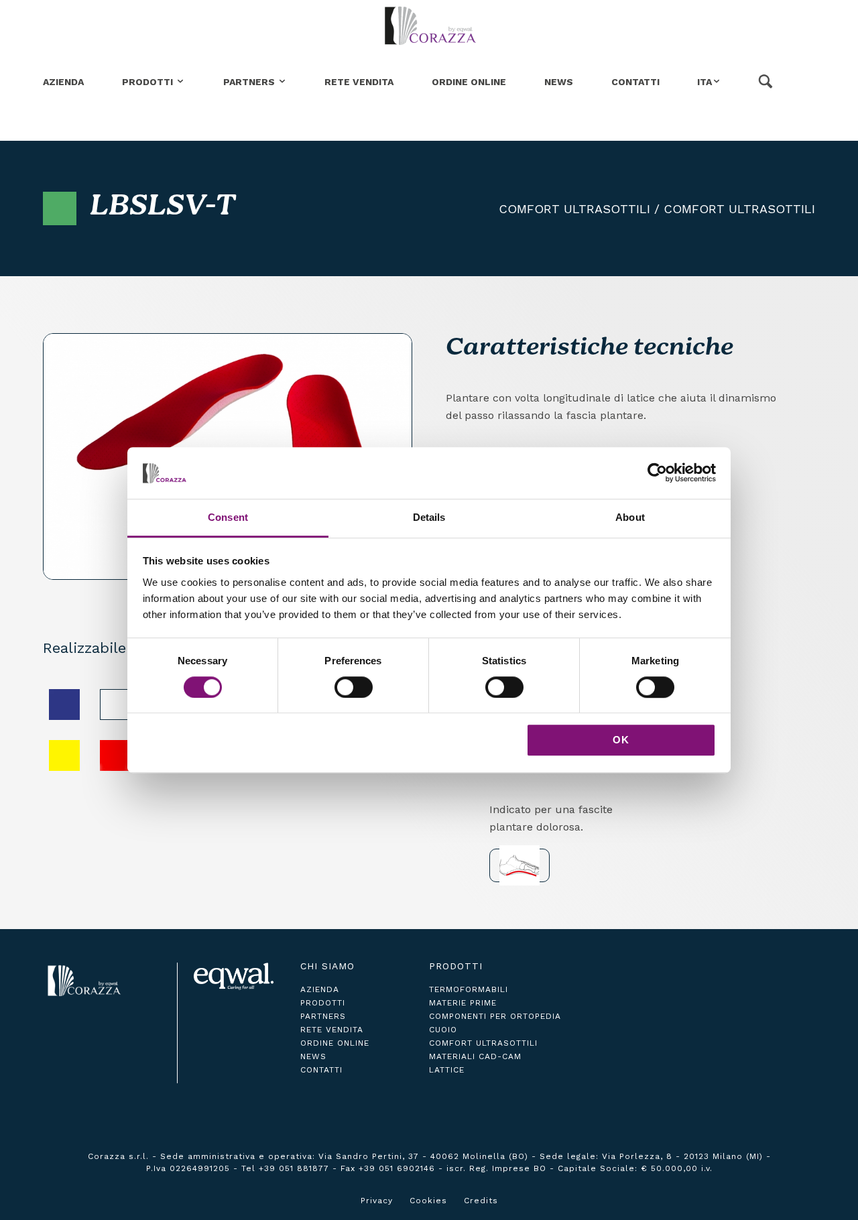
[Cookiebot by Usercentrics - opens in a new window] (657, 473)
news (313, 1056)
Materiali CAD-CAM (475, 1056)
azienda (319, 989)
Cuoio (443, 1029)
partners (323, 1016)
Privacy (377, 1200)
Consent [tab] (228, 517)
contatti (321, 1070)
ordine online (334, 1043)
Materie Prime (463, 1003)
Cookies (428, 1200)
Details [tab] (429, 517)
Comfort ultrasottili (574, 209)
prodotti (322, 1003)
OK (621, 739)
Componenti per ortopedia (495, 1016)
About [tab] (630, 517)
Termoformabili (468, 989)
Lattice (447, 1070)
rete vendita (331, 1029)
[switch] (353, 687)
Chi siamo (327, 966)
